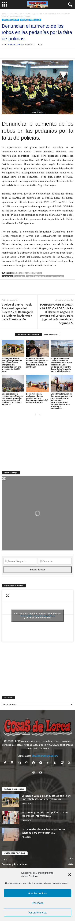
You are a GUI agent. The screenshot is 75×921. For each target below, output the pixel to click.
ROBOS (59, 276)
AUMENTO (20, 276)
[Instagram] (12, 763)
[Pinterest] (21, 53)
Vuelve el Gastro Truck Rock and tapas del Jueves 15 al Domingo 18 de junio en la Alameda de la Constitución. (17, 312)
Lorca (4, 859)
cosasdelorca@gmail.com (45, 756)
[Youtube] (41, 773)
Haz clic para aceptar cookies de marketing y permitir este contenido (37, 615)
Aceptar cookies (37, 893)
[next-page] (39, 414)
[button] (69, 874)
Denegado (37, 902)
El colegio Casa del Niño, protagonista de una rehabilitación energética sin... (46, 797)
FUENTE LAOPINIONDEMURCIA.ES (27, 273)
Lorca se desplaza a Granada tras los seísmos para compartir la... (43, 831)
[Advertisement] (28, 441)
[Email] (53, 53)
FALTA (29, 276)
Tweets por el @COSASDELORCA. (37, 615)
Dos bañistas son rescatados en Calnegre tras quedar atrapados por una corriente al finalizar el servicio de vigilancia (12, 399)
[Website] (34, 773)
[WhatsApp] (29, 53)
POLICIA (50, 276)
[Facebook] (5, 53)
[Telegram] (37, 53)
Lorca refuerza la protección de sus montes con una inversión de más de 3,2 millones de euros (37, 398)
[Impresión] (45, 53)
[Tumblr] (55, 763)
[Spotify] (34, 763)
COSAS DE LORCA (14, 44)
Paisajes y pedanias (33, 13)
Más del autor (51, 334)
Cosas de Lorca (16, 13)
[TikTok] (48, 763)
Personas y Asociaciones (14, 864)
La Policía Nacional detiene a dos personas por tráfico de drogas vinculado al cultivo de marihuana (37, 362)
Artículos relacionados (28, 334)
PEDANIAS (39, 276)
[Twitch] (62, 763)
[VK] (61, 53)
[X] (13, 53)
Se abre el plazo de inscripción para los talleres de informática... (45, 814)
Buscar (37, 569)
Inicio (4, 13)
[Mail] (20, 763)
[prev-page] (35, 414)
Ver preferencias (37, 912)
